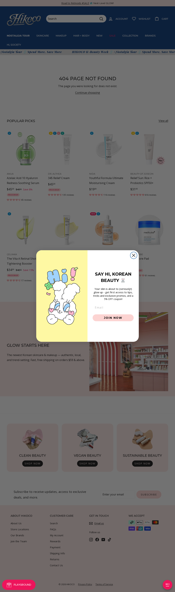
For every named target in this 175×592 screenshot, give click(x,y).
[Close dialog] (133, 255)
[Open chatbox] (167, 585)
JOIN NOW (113, 317)
